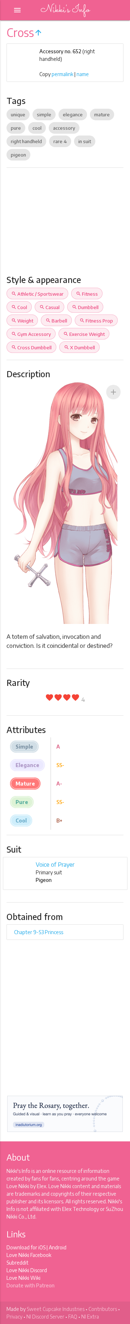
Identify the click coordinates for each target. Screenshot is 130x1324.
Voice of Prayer (55, 864)
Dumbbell (85, 307)
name (83, 74)
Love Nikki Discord (26, 1270)
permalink (62, 74)
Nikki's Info (65, 10)
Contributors (102, 1309)
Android (57, 1247)
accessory (64, 128)
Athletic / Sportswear (37, 294)
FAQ (72, 1316)
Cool (19, 307)
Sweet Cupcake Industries (55, 1309)
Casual (49, 307)
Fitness (87, 294)
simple (44, 114)
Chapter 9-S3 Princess (38, 932)
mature (102, 114)
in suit (84, 141)
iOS (42, 1247)
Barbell (56, 321)
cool (37, 128)
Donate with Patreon (30, 1285)
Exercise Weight (84, 334)
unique (18, 114)
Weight (22, 321)
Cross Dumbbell (31, 347)
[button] (113, 392)
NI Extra (90, 1316)
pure (16, 128)
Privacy (14, 1316)
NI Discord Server (45, 1316)
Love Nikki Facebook (28, 1255)
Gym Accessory (31, 334)
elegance (73, 114)
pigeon (18, 155)
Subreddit (17, 1263)
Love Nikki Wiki (23, 1278)
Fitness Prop (96, 321)
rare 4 (60, 141)
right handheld (26, 141)
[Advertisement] (65, 224)
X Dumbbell (79, 347)
